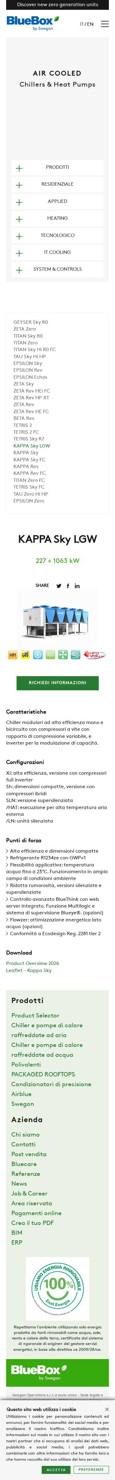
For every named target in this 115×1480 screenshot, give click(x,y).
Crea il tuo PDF (32, 1223)
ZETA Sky (23, 384)
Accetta (56, 1470)
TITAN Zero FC (29, 480)
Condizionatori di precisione (51, 1085)
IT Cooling (57, 252)
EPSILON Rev (27, 370)
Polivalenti (26, 1065)
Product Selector (35, 1016)
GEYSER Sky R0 (30, 322)
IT (82, 24)
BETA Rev (23, 418)
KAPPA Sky (25, 453)
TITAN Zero (25, 343)
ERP (16, 1243)
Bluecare (24, 1164)
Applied (57, 201)
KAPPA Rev (26, 466)
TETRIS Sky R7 (28, 439)
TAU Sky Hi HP (29, 357)
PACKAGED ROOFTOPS (43, 1075)
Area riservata (31, 1204)
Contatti (23, 1145)
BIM (16, 1233)
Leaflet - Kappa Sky (29, 970)
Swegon (22, 1104)
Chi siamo (25, 1135)
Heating (57, 218)
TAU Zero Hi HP (30, 494)
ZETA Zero (24, 329)
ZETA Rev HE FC (31, 411)
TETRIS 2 (22, 425)
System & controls (57, 269)
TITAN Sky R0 (28, 336)
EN (90, 24)
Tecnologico (58, 235)
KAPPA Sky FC (29, 460)
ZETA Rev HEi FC (31, 391)
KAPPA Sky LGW (31, 446)
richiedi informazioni (57, 683)
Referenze (25, 1174)
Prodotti (57, 167)
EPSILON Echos (30, 377)
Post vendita (29, 1155)
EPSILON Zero (28, 501)
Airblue (21, 1094)
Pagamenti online (36, 1214)
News (19, 1184)
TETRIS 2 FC (26, 432)
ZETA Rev (23, 404)
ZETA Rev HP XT (31, 398)
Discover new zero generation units (57, 4)
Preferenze (91, 1470)
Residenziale (57, 184)
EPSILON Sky (27, 363)
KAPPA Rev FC (29, 473)
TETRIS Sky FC (28, 487)
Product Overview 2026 (32, 963)
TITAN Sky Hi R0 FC (34, 349)
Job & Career (29, 1194)
